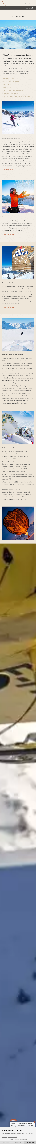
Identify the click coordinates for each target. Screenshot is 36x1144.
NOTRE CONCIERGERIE (17, 8)
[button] (15, 534)
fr (25, 3)
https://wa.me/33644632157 (29, 3)
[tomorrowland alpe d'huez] (18, 523)
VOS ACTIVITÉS (29, 8)
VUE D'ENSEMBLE (5, 8)
